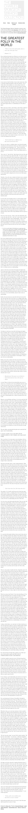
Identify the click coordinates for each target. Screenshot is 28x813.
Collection (13, 17)
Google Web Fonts (13, 807)
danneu (19, 807)
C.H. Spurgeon (15, 30)
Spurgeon (12, 10)
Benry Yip (8, 806)
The (7, 2)
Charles (10, 6)
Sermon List (14, 23)
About (8, 23)
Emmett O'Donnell (22, 32)
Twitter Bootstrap (4, 807)
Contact (14, 24)
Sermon (10, 13)
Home (4, 23)
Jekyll (25, 806)
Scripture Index (21, 23)
